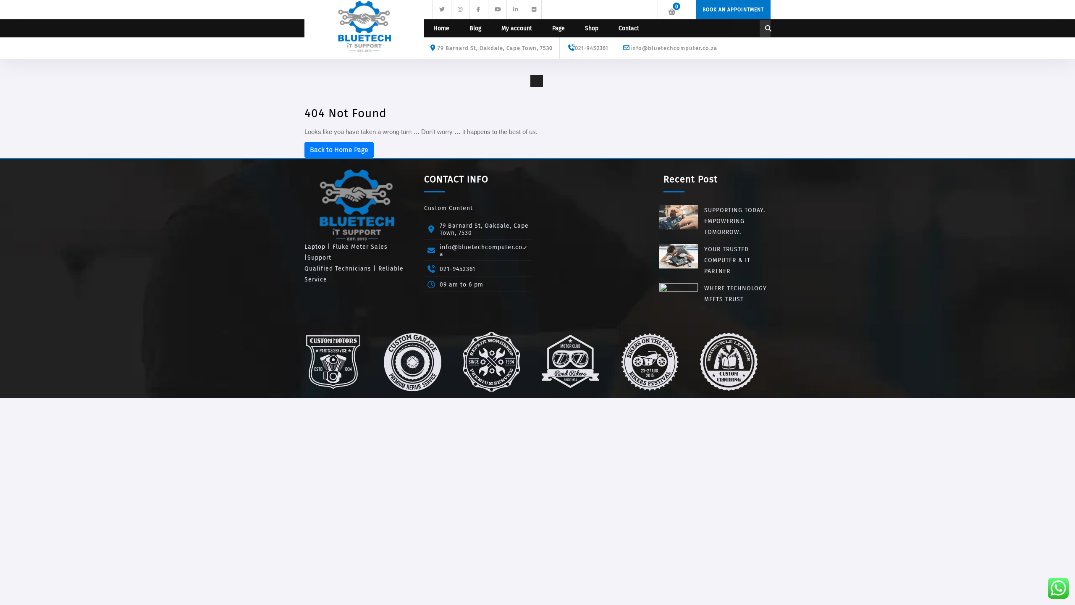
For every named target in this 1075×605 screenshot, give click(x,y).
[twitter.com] (441, 9)
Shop (591, 28)
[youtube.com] (496, 9)
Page (558, 28)
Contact (629, 28)
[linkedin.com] (514, 9)
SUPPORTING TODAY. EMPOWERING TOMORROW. (734, 221)
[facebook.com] (477, 9)
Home (441, 28)
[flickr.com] (533, 9)
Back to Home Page (339, 150)
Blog (475, 28)
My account (516, 28)
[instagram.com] (459, 9)
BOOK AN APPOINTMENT (733, 10)
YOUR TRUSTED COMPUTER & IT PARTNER (727, 260)
